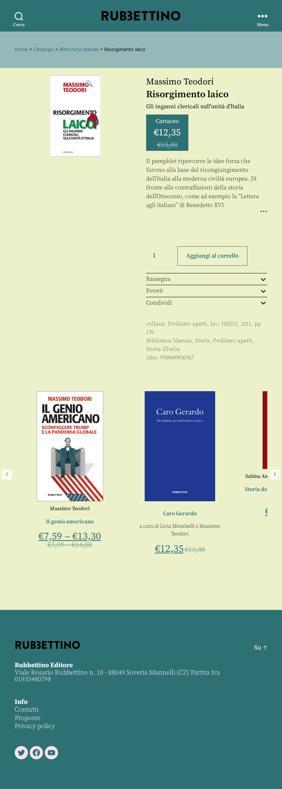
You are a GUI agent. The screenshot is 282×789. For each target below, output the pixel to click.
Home (21, 49)
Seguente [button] (275, 474)
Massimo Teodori (180, 81)
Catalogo (43, 49)
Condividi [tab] (159, 302)
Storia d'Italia (163, 349)
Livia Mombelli (86, 526)
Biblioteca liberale (78, 49)
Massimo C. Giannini (220, 476)
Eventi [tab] (154, 290)
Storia (202, 340)
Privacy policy (35, 726)
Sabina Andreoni (172, 476)
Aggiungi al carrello (212, 255)
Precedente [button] (7, 474)
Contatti (27, 709)
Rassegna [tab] (158, 279)
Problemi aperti (187, 323)
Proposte (27, 718)
